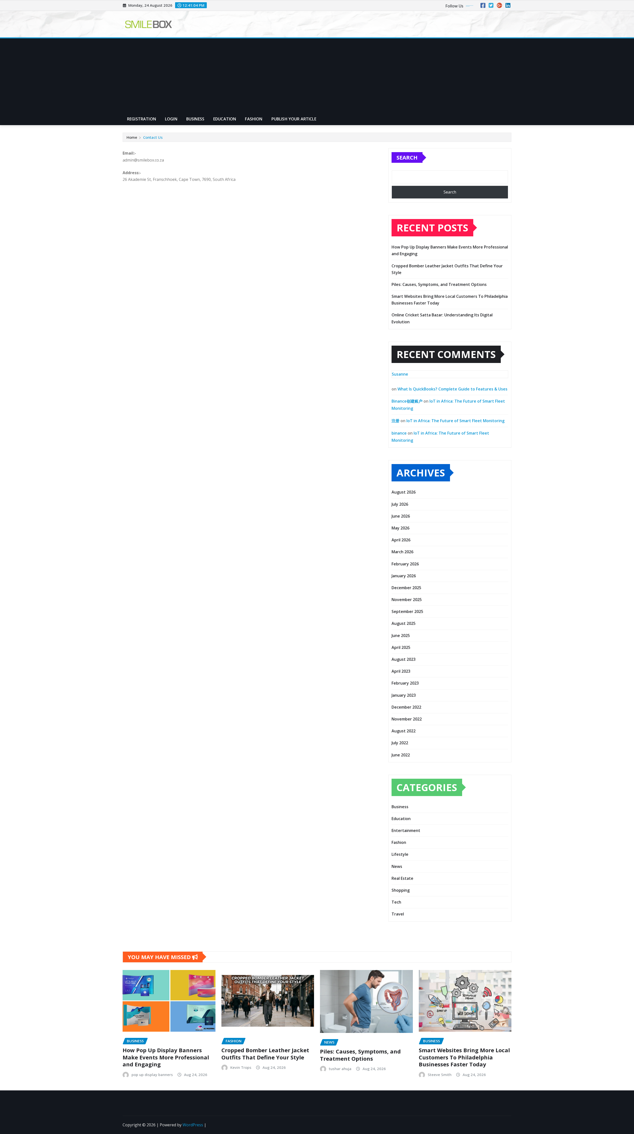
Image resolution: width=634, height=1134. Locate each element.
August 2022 (404, 731)
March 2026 (402, 551)
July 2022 (400, 743)
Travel (398, 914)
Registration (141, 119)
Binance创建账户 (407, 401)
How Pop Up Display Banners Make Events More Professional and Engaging (166, 1057)
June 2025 (401, 635)
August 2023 (404, 659)
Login (171, 119)
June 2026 (401, 516)
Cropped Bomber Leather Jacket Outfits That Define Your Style (265, 1053)
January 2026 (404, 576)
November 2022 (407, 719)
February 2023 (405, 683)
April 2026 (401, 540)
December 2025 (406, 587)
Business (195, 119)
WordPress (193, 1125)
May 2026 (400, 528)
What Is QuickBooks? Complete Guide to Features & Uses (452, 389)
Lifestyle (400, 854)
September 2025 (407, 611)
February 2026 (405, 564)
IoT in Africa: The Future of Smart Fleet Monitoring (455, 420)
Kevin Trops (240, 1067)
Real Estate (402, 878)
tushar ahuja (340, 1068)
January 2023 (404, 695)
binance (399, 433)
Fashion (253, 119)
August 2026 (404, 492)
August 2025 (404, 623)
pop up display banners (152, 1074)
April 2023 (401, 671)
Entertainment (406, 830)
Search (407, 157)
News (397, 866)
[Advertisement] (317, 76)
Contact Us (153, 137)
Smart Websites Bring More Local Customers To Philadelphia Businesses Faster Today (464, 1057)
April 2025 (401, 647)
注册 (395, 420)
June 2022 (401, 755)
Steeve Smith (439, 1074)
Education (224, 119)
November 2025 (407, 599)
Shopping (401, 890)
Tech (396, 902)
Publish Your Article (293, 119)
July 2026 (400, 504)
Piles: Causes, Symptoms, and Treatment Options (439, 284)
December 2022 (406, 707)
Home (132, 137)
